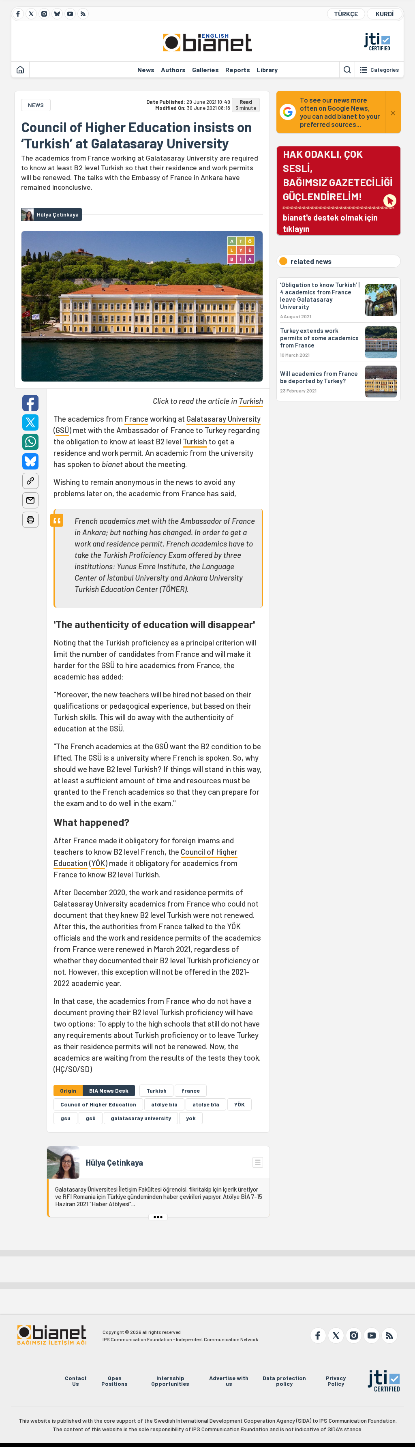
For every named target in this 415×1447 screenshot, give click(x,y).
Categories (384, 70)
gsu (65, 1118)
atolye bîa (206, 1104)
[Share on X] (30, 422)
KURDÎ (385, 13)
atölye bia (164, 1104)
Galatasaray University (223, 418)
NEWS (36, 104)
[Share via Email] (30, 500)
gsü (91, 1118)
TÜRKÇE (346, 13)
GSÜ (62, 430)
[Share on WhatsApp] (30, 442)
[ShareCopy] (30, 481)
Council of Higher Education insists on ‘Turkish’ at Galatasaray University (136, 135)
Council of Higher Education (98, 1104)
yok (191, 1118)
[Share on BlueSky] (30, 461)
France (136, 418)
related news (311, 261)
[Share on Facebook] (30, 403)
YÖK (98, 863)
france (191, 1090)
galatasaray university (141, 1118)
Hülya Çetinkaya (114, 1162)
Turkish (251, 400)
